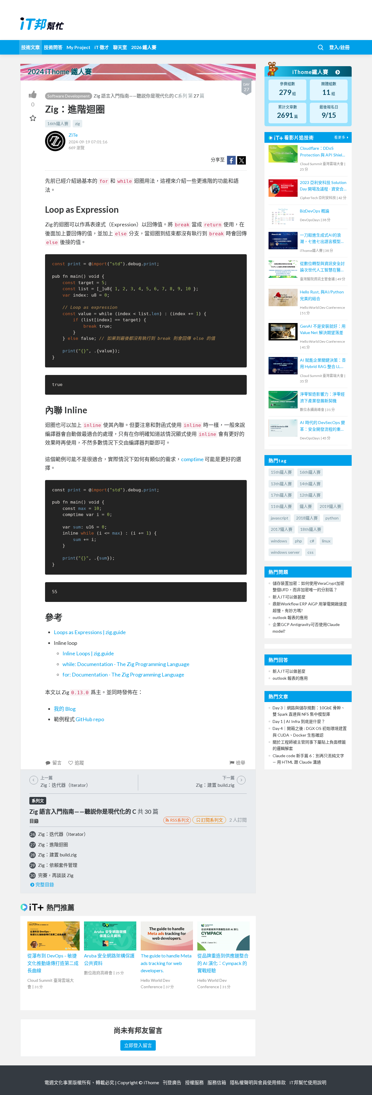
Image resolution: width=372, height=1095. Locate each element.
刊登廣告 (172, 1082)
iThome (151, 1082)
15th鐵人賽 (281, 472)
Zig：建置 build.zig (57, 854)
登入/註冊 (339, 47)
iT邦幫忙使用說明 (307, 1082)
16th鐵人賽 (57, 123)
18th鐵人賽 (310, 529)
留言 (57, 762)
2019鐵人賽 (330, 506)
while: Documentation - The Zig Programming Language (125, 664)
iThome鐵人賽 (311, 72)
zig (77, 123)
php (298, 540)
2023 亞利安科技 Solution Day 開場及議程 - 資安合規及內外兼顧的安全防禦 (323, 186)
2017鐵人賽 (281, 529)
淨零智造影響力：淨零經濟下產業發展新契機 (322, 397)
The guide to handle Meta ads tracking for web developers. (166, 963)
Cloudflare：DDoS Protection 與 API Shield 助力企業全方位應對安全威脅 (322, 152)
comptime (192, 459)
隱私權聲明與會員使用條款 (258, 1082)
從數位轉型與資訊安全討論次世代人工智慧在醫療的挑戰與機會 (322, 267)
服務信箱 (217, 1082)
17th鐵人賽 (281, 495)
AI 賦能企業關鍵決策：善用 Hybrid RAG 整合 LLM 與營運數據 (323, 364)
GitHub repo (90, 719)
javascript (279, 517)
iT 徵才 (101, 47)
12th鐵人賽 (310, 495)
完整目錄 (44, 884)
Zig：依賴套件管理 (57, 865)
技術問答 (53, 47)
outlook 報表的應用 (290, 617)
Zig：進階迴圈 (53, 844)
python (332, 517)
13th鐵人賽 (281, 483)
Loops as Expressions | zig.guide (90, 632)
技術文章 (30, 47)
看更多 (340, 137)
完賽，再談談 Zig (56, 875)
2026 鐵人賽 (143, 47)
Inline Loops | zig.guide (88, 653)
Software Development (68, 95)
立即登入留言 (138, 1045)
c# (312, 540)
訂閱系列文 (212, 819)
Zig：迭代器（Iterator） (63, 834)
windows (279, 540)
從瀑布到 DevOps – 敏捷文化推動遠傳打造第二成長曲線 (52, 963)
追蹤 (79, 762)
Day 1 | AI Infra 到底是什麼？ (299, 721)
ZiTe (73, 135)
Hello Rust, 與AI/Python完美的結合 (322, 295)
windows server (285, 552)
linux (326, 540)
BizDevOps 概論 (314, 210)
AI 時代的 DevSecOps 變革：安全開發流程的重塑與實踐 (322, 426)
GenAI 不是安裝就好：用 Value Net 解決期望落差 (323, 329)
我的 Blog (65, 709)
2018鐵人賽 (307, 517)
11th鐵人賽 (281, 506)
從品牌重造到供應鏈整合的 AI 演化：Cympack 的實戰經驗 (222, 963)
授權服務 (194, 1082)
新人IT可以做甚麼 (289, 596)
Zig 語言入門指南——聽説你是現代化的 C (136, 95)
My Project (78, 47)
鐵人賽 (306, 506)
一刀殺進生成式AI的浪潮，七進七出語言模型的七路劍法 (322, 238)
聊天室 (120, 47)
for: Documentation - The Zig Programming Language (123, 674)
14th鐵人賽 (310, 483)
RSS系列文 (179, 820)
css (310, 552)
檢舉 (240, 762)
